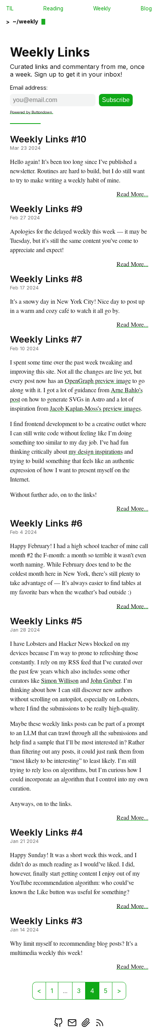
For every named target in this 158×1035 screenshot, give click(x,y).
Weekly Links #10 (48, 138)
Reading (53, 8)
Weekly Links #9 (46, 208)
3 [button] (79, 991)
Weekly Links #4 (46, 832)
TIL (9, 8)
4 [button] (92, 991)
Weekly (102, 8)
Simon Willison (60, 680)
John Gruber (105, 680)
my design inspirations (96, 451)
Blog (146, 8)
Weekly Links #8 (46, 278)
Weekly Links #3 (46, 920)
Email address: (29, 87)
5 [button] (105, 991)
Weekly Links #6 (46, 523)
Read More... (132, 194)
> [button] (119, 991)
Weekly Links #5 (46, 620)
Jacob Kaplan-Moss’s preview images (95, 408)
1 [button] (52, 991)
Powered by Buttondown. (31, 112)
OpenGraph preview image (98, 380)
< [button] (39, 991)
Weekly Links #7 (46, 339)
